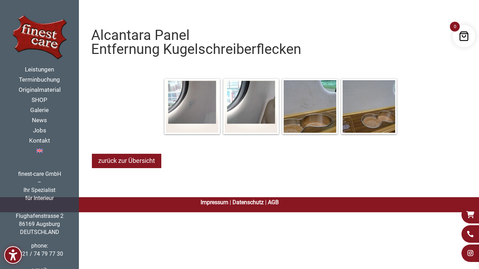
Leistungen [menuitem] (39, 70)
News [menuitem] (39, 121)
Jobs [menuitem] (39, 131)
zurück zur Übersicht (126, 160)
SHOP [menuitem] (39, 100)
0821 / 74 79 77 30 (39, 253)
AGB (273, 202)
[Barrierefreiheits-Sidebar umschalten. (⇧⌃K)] (13, 255)
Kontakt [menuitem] (39, 141)
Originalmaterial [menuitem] (40, 90)
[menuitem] (46, 153)
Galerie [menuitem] (39, 110)
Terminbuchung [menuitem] (39, 80)
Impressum (214, 202)
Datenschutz (248, 202)
